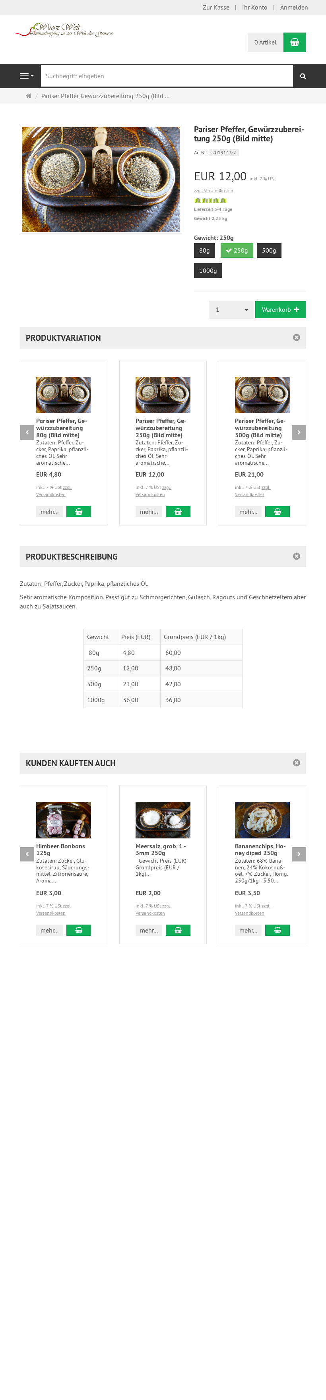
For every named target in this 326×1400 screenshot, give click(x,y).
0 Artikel (265, 42)
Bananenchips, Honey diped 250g (260, 849)
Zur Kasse (216, 7)
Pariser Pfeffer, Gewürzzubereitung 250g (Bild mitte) (161, 428)
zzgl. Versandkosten (213, 190)
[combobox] (231, 309)
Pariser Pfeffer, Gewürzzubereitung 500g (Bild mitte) (260, 428)
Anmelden (294, 7)
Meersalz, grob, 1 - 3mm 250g (161, 849)
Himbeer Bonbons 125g (60, 849)
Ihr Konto (255, 7)
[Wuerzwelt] (63, 29)
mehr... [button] (49, 512)
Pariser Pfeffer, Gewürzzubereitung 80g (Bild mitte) (61, 428)
